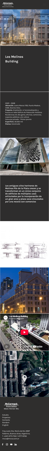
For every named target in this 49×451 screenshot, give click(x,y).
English (5, 425)
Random (5, 422)
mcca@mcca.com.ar (10, 439)
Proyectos (6, 417)
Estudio (5, 415)
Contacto (6, 420)
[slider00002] (24, 156)
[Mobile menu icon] (44, 4)
